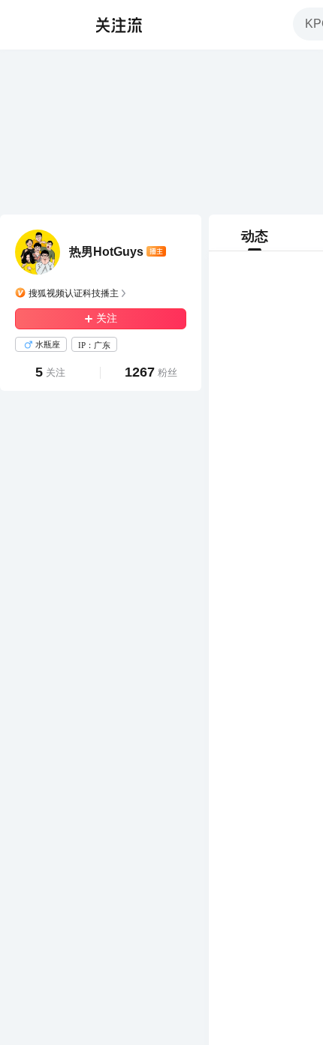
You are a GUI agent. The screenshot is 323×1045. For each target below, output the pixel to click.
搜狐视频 (42, 24)
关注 (106, 318)
